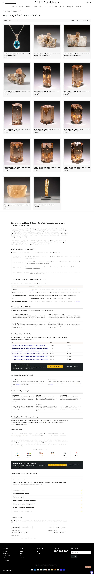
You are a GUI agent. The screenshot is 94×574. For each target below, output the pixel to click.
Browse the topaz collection (57, 465)
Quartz (27, 532)
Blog (21, 556)
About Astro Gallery (23, 538)
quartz (44, 420)
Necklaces (62, 532)
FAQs (31, 538)
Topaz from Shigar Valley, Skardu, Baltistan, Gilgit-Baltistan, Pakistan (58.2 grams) (17, 130)
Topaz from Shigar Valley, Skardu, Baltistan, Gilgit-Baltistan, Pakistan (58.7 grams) (47, 130)
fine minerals (18, 384)
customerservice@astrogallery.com (18, 435)
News (21, 551)
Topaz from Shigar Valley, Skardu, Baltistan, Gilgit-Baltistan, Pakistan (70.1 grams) (17, 92)
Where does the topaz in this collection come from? (24, 500)
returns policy (20, 446)
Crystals (63, 527)
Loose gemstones (15, 527)
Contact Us (5, 553)
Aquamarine (14, 532)
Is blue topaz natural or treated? (20, 490)
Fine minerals (57, 527)
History (21, 553)
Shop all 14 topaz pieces (55, 366)
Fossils (21, 7)
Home (4, 11)
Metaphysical (70, 7)
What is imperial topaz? (18, 497)
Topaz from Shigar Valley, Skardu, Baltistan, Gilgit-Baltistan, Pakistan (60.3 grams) (17, 167)
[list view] (89, 20)
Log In (38, 553)
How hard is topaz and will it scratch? (21, 493)
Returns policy (14, 538)
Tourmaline (21, 532)
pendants (78, 301)
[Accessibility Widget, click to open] (91, 572)
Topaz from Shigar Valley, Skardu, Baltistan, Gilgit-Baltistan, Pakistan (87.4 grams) (77, 167)
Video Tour (22, 558)
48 (79, 21)
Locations (78, 7)
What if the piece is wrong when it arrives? (22, 511)
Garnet (30, 527)
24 (75, 21)
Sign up (74, 556)
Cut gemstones (23, 527)
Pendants (56, 532)
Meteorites (28, 7)
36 (77, 21)
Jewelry (62, 7)
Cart (38, 551)
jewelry (51, 384)
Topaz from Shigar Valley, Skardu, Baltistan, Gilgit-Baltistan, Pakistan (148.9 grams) (47, 54)
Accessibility (6, 560)
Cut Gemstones (53, 7)
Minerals (14, 7)
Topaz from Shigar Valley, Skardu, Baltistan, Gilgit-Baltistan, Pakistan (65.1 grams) (47, 167)
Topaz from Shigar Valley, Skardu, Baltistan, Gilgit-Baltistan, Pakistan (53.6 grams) (47, 92)
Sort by (5, 20)
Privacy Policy (6, 556)
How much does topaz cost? (19, 480)
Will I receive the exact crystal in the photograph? (24, 504)
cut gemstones (78, 383)
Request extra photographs (72, 366)
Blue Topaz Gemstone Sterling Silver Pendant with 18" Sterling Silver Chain (28, 345)
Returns (5, 551)
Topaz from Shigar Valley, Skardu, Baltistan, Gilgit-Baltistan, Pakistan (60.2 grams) (77, 130)
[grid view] (87, 20)
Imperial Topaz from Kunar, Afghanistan (44, 205)
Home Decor (37, 7)
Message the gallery (74, 465)
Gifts (45, 7)
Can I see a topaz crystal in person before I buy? (23, 507)
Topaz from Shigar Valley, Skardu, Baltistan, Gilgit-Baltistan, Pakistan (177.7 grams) (77, 54)
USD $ (87, 567)
